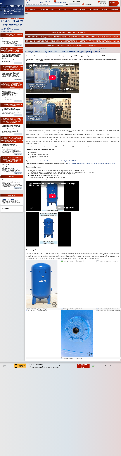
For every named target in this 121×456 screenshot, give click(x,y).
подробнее (18, 45)
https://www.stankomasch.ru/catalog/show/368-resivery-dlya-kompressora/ (91, 163)
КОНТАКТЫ (114, 9)
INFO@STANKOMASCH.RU (12, 24)
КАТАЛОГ (32, 9)
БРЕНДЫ (105, 9)
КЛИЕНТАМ (62, 9)
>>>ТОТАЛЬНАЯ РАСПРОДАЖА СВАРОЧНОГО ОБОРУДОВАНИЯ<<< (72, 45)
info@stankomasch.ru (60, 2)
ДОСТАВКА (73, 9)
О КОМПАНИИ (93, 9)
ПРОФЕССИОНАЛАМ (47, 9)
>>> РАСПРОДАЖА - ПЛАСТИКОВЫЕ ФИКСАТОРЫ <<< (72, 33)
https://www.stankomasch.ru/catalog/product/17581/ (59, 161)
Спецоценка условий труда (84, 366)
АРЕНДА (82, 9)
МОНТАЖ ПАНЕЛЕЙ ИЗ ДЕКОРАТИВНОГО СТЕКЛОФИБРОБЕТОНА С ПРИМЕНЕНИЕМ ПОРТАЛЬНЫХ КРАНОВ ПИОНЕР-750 (72, 37)
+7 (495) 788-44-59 (12, 21)
